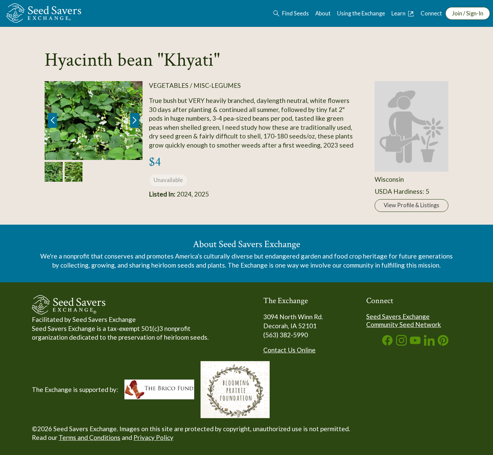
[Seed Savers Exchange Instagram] (401, 343)
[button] (134, 120)
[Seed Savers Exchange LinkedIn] (429, 343)
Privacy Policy (153, 437)
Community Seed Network (403, 324)
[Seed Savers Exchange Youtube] (415, 343)
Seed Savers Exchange (398, 316)
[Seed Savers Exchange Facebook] (387, 343)
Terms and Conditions (89, 437)
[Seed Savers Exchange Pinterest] (443, 343)
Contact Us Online (289, 350)
